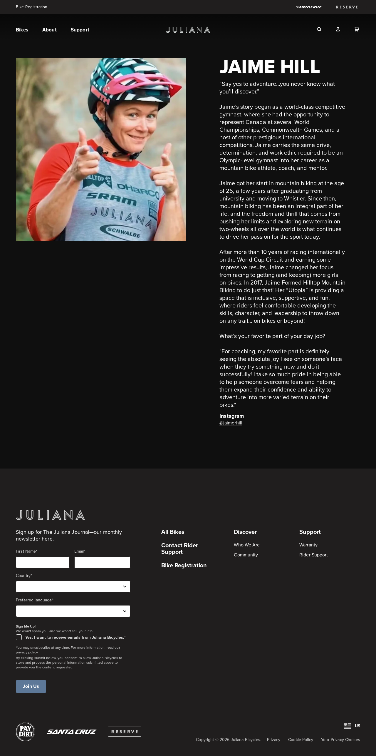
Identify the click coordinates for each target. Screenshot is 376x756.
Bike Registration (31, 7)
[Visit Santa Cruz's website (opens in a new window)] (72, 732)
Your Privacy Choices (340, 740)
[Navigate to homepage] (188, 30)
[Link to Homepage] (50, 515)
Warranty (308, 544)
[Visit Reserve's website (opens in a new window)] (124, 732)
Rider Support (313, 554)
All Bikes (172, 531)
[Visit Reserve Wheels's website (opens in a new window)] (347, 7)
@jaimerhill (230, 422)
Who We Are (247, 544)
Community (246, 554)
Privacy (273, 740)
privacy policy (27, 652)
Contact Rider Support (179, 548)
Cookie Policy (300, 740)
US (357, 726)
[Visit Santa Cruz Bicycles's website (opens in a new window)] (309, 7)
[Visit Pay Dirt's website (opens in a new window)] (25, 731)
